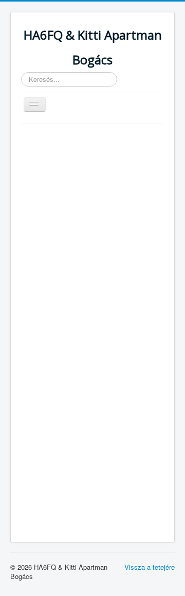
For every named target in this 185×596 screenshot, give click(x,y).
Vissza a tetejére (149, 567)
